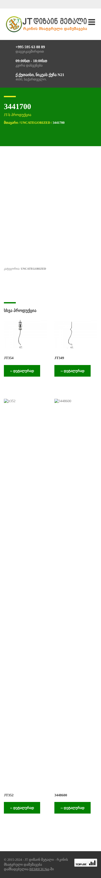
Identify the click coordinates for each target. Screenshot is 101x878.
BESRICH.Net (39, 869)
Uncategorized (35, 123)
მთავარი (11, 123)
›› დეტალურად (22, 371)
